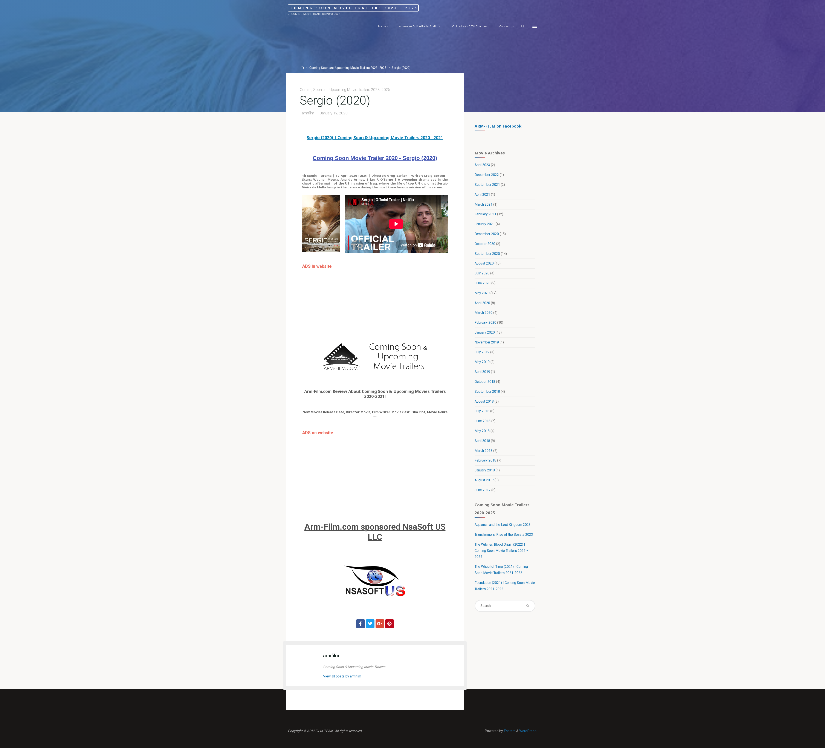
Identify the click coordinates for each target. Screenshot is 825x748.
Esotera (509, 731)
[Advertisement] (375, 301)
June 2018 (482, 421)
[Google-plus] (380, 623)
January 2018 (485, 470)
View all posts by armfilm (342, 676)
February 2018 (485, 460)
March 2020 (483, 313)
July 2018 (482, 411)
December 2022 (487, 175)
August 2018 (484, 401)
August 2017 (484, 480)
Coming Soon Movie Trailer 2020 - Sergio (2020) (375, 158)
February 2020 (485, 322)
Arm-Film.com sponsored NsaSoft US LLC (375, 532)
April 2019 (482, 372)
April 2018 (482, 441)
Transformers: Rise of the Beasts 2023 (504, 535)
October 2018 (485, 382)
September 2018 (487, 391)
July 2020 (482, 273)
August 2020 (484, 263)
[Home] (303, 68)
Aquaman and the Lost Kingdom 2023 (503, 525)
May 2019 (482, 362)
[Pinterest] (389, 623)
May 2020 (482, 293)
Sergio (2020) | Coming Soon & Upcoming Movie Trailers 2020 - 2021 (375, 137)
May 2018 (482, 431)
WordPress (527, 731)
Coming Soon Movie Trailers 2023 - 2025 (354, 8)
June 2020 (482, 283)
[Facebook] (360, 623)
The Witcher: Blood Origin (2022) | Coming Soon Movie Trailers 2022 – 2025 (502, 550)
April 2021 (482, 194)
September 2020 (487, 254)
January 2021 (485, 224)
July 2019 (482, 352)
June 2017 (482, 490)
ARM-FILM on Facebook (498, 126)
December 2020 (487, 234)
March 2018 (483, 451)
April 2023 (482, 165)
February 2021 (485, 214)
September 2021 (487, 185)
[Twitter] (370, 623)
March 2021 (483, 204)
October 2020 (485, 244)
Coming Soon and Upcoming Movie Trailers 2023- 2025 (347, 68)
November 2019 (487, 342)
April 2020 (482, 303)
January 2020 (485, 332)
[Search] (522, 26)
